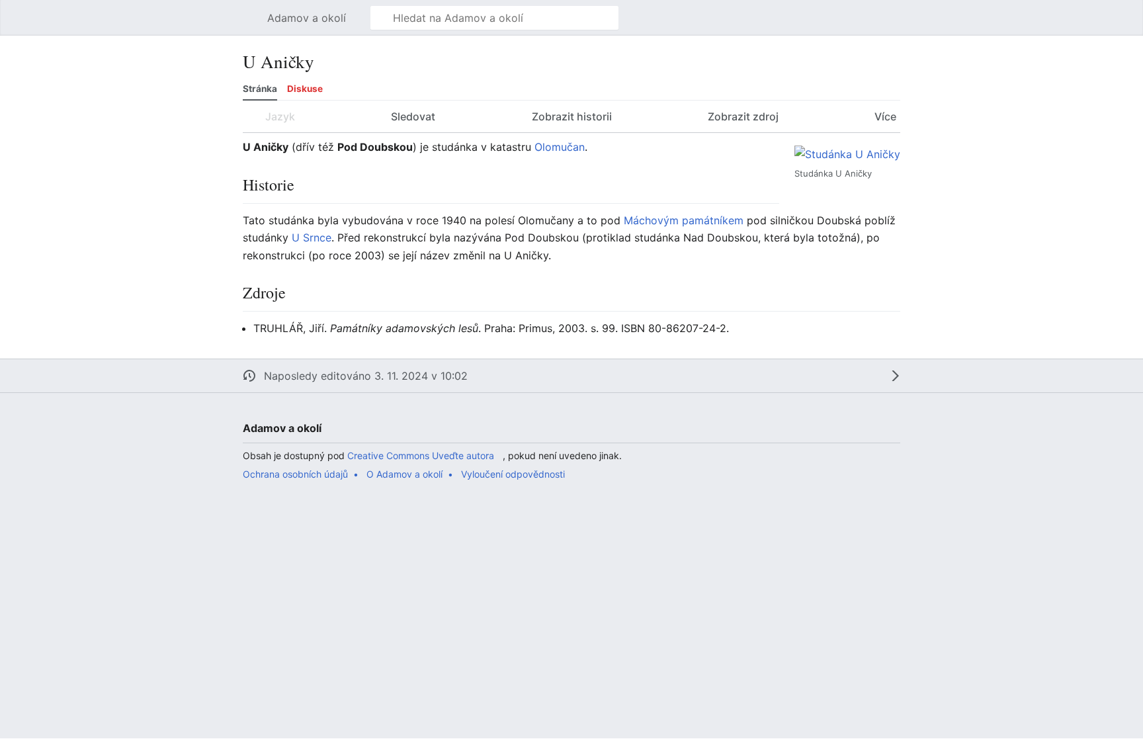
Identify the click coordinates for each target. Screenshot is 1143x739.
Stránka (260, 88)
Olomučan (559, 146)
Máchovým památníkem (683, 220)
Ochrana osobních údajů (295, 474)
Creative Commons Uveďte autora (420, 455)
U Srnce (311, 237)
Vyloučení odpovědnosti (513, 474)
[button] (249, 17)
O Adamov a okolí (404, 474)
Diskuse (305, 88)
